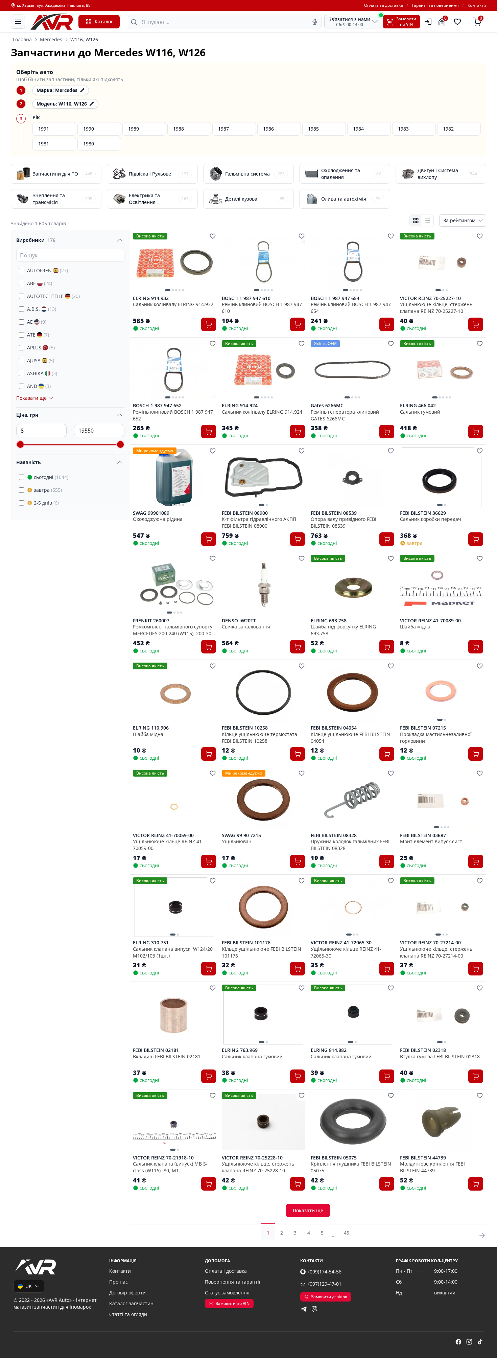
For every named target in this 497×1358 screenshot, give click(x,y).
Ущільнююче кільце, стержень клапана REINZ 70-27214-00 (436, 952)
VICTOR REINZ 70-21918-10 (163, 1158)
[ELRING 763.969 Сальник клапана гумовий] (263, 1014)
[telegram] (303, 1309)
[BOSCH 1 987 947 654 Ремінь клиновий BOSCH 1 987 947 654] (352, 263)
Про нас (118, 1282)
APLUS (41, 347)
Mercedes (51, 39)
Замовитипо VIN (406, 21)
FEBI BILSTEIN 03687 (423, 835)
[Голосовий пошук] (315, 22)
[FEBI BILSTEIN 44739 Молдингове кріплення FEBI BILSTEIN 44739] (441, 1122)
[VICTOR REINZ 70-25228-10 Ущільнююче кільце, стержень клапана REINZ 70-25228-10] (263, 1122)
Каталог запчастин (131, 1303)
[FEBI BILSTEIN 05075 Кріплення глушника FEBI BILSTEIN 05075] (352, 1122)
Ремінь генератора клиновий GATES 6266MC (345, 415)
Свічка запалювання (246, 626)
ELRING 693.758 (329, 621)
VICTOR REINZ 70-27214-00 (430, 943)
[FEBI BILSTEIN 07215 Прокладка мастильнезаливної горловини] (441, 692)
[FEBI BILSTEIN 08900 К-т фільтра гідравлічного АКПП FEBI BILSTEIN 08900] (263, 477)
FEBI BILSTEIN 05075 (334, 1158)
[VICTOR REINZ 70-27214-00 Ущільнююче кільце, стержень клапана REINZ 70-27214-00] (441, 907)
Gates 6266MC (327, 405)
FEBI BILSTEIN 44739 (423, 1158)
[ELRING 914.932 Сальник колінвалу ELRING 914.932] (174, 263)
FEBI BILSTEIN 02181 (156, 1050)
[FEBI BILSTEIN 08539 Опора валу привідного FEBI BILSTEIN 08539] (352, 477)
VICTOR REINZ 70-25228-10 (252, 1158)
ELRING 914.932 (151, 298)
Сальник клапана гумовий (252, 1056)
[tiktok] (480, 1341)
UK (28, 1286)
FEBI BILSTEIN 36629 (423, 513)
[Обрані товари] (458, 21)
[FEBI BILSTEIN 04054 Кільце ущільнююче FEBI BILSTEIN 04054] (352, 692)
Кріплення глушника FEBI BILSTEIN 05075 (351, 1166)
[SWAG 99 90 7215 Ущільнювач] (263, 800)
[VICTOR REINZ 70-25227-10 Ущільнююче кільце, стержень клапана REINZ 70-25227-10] (441, 263)
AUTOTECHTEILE (53, 296)
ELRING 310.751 (151, 943)
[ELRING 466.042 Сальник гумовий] (441, 370)
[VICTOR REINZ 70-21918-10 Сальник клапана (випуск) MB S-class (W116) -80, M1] (174, 1122)
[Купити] (208, 324)
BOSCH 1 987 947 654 (335, 298)
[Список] (427, 220)
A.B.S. (41, 309)
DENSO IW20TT (239, 621)
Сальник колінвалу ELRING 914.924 (262, 412)
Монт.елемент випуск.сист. (432, 841)
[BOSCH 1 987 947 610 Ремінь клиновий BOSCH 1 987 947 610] (263, 263)
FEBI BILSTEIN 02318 (423, 1050)
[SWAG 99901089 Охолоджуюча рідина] (174, 477)
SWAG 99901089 (151, 513)
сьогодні (51, 477)
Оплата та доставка (383, 5)
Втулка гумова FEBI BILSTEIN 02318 (440, 1056)
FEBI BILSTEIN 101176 (246, 943)
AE (36, 322)
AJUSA (40, 360)
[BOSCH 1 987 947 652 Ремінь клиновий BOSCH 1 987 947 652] (174, 370)
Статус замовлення (227, 1292)
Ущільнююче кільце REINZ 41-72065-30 (346, 952)
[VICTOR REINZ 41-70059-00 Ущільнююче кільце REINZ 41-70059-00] (174, 800)
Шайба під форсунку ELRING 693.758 (343, 629)
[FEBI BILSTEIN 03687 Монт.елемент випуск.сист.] (441, 800)
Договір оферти (127, 1292)
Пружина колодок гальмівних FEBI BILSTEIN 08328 (350, 844)
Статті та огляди (128, 1314)
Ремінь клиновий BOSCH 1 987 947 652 (173, 415)
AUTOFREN (47, 270)
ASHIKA (42, 373)
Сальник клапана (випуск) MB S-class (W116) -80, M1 (170, 1166)
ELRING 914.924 (240, 405)
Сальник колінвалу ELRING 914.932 (173, 304)
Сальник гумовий (420, 412)
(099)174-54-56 (324, 1271)
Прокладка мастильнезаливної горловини (436, 737)
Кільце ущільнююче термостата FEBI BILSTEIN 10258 (259, 737)
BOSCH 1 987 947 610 (246, 298)
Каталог (104, 21)
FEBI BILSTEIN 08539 (334, 513)
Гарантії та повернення (435, 5)
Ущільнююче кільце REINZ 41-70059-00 (168, 844)
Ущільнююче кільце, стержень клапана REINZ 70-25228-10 (258, 1166)
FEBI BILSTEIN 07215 (423, 728)
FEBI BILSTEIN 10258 (245, 728)
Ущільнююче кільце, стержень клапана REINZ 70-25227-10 (436, 307)
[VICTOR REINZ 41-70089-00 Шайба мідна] (441, 585)
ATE (38, 334)
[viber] (314, 1309)
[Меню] (18, 22)
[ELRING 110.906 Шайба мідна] (174, 692)
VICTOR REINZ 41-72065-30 (341, 943)
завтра (48, 490)
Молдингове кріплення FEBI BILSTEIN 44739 (432, 1166)
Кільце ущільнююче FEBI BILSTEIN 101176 (261, 952)
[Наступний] (209, 262)
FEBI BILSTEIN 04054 (334, 728)
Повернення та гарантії (232, 1282)
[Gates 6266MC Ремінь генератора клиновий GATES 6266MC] (352, 370)
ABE (39, 283)
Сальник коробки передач (430, 519)
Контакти (477, 5)
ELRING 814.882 (329, 1050)
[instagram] (469, 1341)
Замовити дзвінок (329, 1296)
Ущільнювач (237, 841)
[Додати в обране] (212, 236)
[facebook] (458, 1341)
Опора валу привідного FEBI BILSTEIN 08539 (343, 522)
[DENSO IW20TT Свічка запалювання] (263, 585)
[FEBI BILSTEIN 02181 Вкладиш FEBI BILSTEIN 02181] (174, 1014)
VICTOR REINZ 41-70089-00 (430, 621)
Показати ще (308, 1210)
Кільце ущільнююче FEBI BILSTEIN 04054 (350, 737)
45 (346, 1232)
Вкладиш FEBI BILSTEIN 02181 (166, 1056)
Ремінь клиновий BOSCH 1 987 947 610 (262, 307)
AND (39, 386)
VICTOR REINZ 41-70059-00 (163, 835)
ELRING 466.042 (418, 405)
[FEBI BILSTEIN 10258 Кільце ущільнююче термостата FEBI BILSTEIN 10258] (263, 692)
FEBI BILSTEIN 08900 (245, 513)
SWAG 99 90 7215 (241, 835)
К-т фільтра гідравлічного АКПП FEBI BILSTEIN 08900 (259, 522)
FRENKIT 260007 (151, 621)
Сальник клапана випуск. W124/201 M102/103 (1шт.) (174, 952)
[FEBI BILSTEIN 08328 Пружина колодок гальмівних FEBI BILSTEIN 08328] (352, 800)
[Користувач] (428, 21)
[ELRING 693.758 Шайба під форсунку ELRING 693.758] (352, 585)
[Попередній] (139, 262)
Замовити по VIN (233, 1303)
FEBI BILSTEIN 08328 (334, 835)
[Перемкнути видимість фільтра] (119, 240)
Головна (22, 39)
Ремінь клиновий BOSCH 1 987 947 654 (351, 307)
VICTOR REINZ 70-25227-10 (430, 298)
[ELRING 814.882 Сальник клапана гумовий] (352, 1014)
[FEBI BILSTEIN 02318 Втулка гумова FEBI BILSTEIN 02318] (441, 1014)
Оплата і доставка (226, 1271)
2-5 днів (46, 503)
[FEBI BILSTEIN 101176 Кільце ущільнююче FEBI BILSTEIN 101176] (263, 907)
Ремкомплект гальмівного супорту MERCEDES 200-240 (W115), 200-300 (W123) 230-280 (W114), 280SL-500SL (174, 629)
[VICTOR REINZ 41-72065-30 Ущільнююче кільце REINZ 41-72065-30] (352, 907)
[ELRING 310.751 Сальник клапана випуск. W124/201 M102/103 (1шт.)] (174, 907)
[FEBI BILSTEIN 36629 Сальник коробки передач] (441, 477)
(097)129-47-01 (324, 1284)
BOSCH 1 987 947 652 (157, 405)
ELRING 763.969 (240, 1050)
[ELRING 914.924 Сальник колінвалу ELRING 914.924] (263, 370)
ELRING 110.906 (151, 728)
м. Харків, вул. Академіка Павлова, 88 (54, 5)
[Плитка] (415, 220)
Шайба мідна (415, 626)
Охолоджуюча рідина (158, 519)
